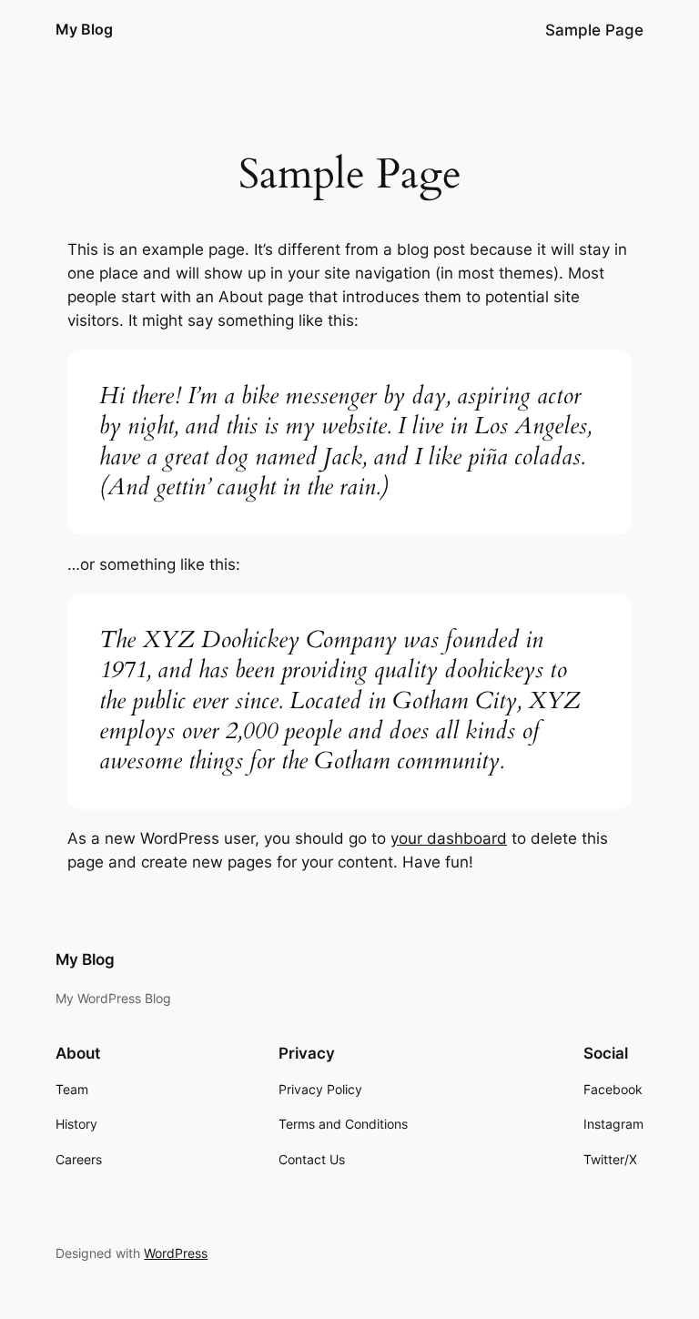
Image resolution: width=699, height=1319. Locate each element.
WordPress (176, 1253)
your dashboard (448, 838)
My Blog (84, 29)
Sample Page (594, 30)
